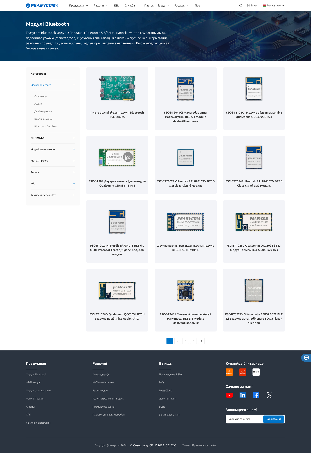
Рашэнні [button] (99, 5)
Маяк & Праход (39, 160)
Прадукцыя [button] (76, 5)
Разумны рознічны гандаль (108, 398)
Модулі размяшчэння (43, 149)
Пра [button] (197, 5)
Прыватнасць (200, 445)
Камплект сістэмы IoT (43, 195)
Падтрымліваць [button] (154, 5)
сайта (213, 445)
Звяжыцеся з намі (169, 414)
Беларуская (274, 5)
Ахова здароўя (101, 374)
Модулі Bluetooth (41, 85)
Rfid (33, 183)
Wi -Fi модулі (38, 138)
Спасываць (40, 96)
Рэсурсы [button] (179, 5)
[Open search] (240, 5)
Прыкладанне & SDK (170, 374)
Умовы (186, 445)
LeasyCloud (165, 390)
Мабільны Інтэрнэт (103, 382)
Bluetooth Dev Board (46, 126)
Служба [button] (130, 5)
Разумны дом (100, 390)
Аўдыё (38, 103)
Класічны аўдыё (43, 119)
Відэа (162, 406)
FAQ (161, 382)
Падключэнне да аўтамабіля (109, 414)
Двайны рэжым (43, 111)
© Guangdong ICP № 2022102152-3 (153, 445)
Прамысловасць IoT (104, 406)
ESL (116, 5)
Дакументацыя (167, 398)
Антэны (35, 172)
